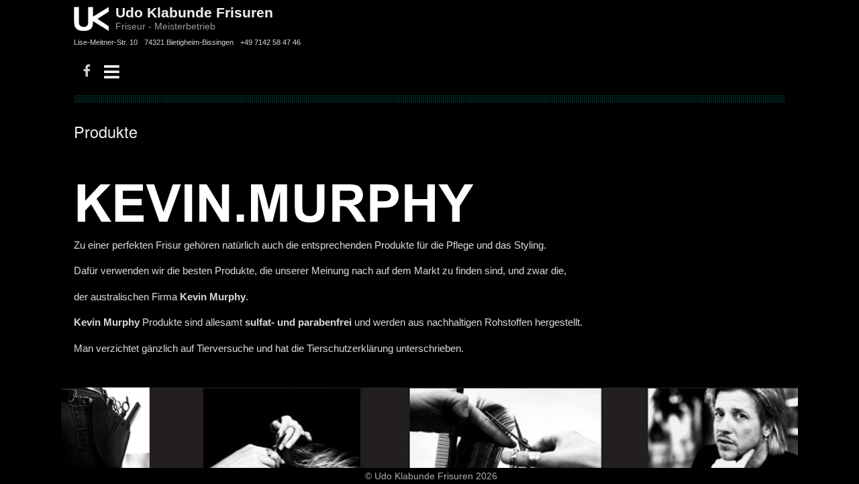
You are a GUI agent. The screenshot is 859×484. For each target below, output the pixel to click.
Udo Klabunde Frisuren (194, 12)
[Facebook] (87, 72)
